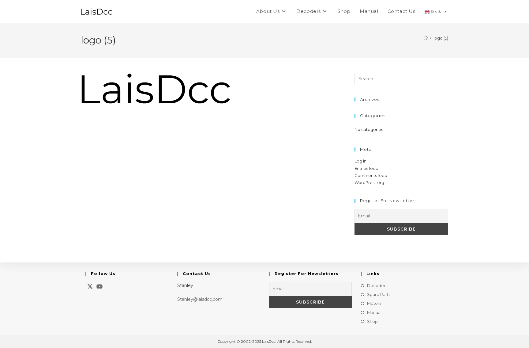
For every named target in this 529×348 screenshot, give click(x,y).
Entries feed (366, 168)
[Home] (426, 38)
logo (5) (440, 38)
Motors (374, 303)
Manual (374, 312)
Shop (372, 321)
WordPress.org (369, 182)
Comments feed (371, 175)
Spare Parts (378, 294)
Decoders (377, 285)
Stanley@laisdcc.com (200, 299)
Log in (360, 161)
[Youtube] (99, 287)
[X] (90, 287)
